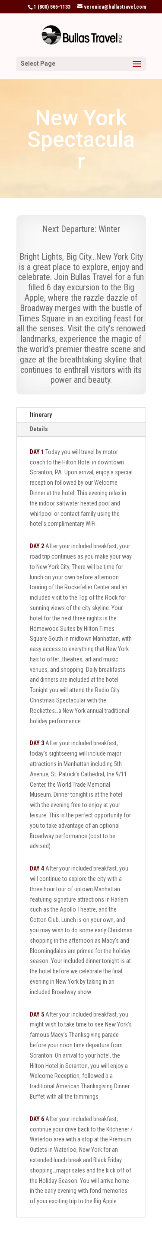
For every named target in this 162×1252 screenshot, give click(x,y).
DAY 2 (37, 546)
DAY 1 (37, 451)
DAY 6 (37, 1118)
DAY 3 (37, 743)
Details (39, 429)
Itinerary (41, 414)
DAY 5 (37, 1014)
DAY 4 (37, 868)
